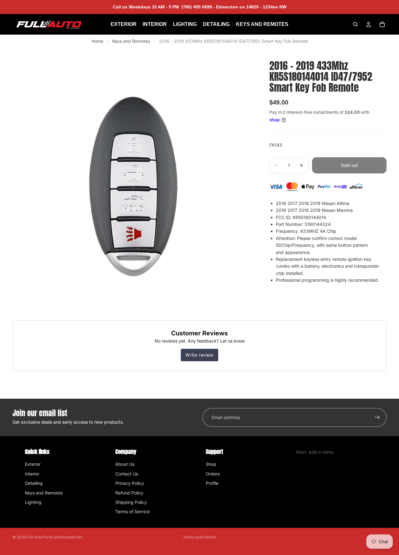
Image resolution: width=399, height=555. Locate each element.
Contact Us (126, 473)
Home (97, 41)
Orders (213, 473)
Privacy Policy (129, 483)
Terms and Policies (199, 537)
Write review (199, 355)
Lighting (33, 502)
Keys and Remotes (131, 41)
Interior (32, 473)
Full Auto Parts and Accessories (54, 537)
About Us (124, 464)
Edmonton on (250, 6)
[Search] (355, 24)
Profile (212, 483)
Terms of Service (132, 511)
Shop (211, 464)
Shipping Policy (131, 502)
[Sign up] (377, 417)
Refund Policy (129, 492)
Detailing (34, 483)
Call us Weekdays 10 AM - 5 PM (164, 6)
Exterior (33, 464)
